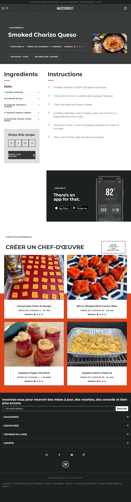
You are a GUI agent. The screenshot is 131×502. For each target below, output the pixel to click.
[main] (65, 201)
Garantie (48, 483)
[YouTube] (71, 454)
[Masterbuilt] (65, 8)
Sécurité (69, 483)
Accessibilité (59, 483)
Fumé (25, 57)
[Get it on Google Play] (62, 207)
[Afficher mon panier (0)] (125, 8)
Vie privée (7, 483)
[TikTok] (84, 454)
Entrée (54, 57)
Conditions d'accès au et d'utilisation (28, 483)
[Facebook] (59, 454)
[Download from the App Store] (80, 207)
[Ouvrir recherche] (7, 8)
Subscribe (122, 409)
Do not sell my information (85, 483)
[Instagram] (46, 454)
